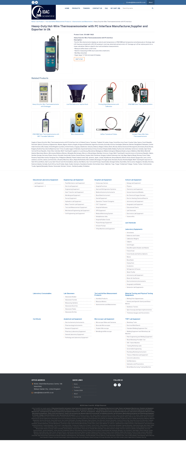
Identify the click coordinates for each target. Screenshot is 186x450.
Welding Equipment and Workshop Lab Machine (137, 332)
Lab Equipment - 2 (40, 186)
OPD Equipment (101, 210)
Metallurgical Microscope (104, 331)
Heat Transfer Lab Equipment (74, 192)
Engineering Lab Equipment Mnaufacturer (68, 411)
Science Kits (130, 216)
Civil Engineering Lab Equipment (75, 213)
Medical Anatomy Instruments (105, 192)
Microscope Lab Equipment (104, 319)
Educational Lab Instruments (67, 415)
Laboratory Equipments (133, 229)
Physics (129, 186)
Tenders (86, 8)
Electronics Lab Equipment (135, 213)
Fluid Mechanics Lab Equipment (75, 183)
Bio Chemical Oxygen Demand (136, 195)
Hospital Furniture (101, 186)
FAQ (106, 8)
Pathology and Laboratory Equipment (76, 337)
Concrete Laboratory (133, 358)
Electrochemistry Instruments (136, 281)
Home (67, 8)
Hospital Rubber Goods (103, 219)
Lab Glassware (69, 293)
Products (76, 8)
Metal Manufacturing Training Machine (139, 367)
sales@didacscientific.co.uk (43, 393)
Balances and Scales (133, 235)
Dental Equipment (101, 198)
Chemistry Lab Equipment (135, 189)
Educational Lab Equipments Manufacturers (142, 411)
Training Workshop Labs (134, 346)
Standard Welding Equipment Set (137, 328)
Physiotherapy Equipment (104, 222)
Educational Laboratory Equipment (45, 180)
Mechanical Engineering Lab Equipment (77, 210)
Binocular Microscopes (103, 325)
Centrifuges (130, 245)
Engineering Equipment (72, 189)
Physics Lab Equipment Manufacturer (129, 408)
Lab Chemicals (131, 210)
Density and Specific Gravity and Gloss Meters (137, 302)
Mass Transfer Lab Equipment (74, 204)
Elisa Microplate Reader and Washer (138, 248)
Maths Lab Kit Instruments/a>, (56, 413)
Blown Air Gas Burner (133, 278)
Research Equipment (71, 328)
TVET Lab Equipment (132, 319)
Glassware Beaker (70, 297)
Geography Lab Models (134, 284)
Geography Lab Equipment (135, 204)
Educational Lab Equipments (40, 413)
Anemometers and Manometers (83, 21)
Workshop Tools (132, 322)
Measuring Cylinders (71, 303)
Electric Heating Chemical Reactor (137, 198)
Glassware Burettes (71, 306)
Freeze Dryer (131, 251)
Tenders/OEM (78, 390)
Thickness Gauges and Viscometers (138, 313)
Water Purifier (131, 272)
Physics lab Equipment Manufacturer (85, 410)
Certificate (37, 319)
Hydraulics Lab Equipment (73, 201)
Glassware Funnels (71, 300)
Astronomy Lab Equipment (135, 201)
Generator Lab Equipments (135, 287)
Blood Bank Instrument (103, 195)
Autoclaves (130, 232)
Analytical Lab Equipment (73, 319)
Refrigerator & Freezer (134, 269)
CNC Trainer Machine (133, 342)
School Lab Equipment (133, 180)
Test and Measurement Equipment (76, 207)
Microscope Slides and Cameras (106, 322)
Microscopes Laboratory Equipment (43, 410)
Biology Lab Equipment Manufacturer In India (106, 408)
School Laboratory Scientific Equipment (82, 408)
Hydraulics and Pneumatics (135, 364)
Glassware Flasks (70, 309)
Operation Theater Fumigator (105, 201)
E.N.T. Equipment (101, 204)
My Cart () (115, 8)
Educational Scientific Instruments (61, 408)
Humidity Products (102, 298)
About (151, 2)
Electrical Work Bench (133, 325)
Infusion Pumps (101, 226)
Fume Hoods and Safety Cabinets (137, 254)
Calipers (129, 241)
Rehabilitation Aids (102, 216)
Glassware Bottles (71, 312)
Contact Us (97, 8)
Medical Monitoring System (104, 213)
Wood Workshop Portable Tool (136, 339)
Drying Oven (130, 263)
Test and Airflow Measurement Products (58, 21)
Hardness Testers (132, 307)
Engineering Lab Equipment (73, 180)
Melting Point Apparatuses (135, 298)
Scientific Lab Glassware (101, 413)
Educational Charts (133, 207)
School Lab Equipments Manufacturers (119, 411)
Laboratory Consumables (42, 293)
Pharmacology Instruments (73, 325)
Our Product (40, 21)
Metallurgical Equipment (72, 195)
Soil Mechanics (131, 361)
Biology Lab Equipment (134, 183)
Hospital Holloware (101, 207)
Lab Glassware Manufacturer (86, 413)
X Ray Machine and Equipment (105, 229)
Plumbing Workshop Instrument (136, 352)
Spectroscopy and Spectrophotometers (139, 310)
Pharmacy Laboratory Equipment (75, 331)
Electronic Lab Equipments (88, 411)
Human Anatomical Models (135, 192)
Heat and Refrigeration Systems (106, 189)
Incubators (130, 266)
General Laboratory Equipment (74, 334)
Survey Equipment (71, 198)
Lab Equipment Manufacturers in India (106, 410)
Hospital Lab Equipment (103, 180)
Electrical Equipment (71, 186)
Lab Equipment (39, 183)
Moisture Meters (101, 301)
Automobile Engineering (134, 349)
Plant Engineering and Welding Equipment (139, 336)
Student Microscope (102, 328)
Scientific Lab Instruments (115, 413)
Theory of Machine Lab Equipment (137, 355)
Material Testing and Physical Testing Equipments (139, 294)
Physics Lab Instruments (71, 413)
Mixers (129, 257)
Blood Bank (130, 260)
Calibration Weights (133, 238)
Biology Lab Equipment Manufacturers (64, 410)
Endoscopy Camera (102, 183)
